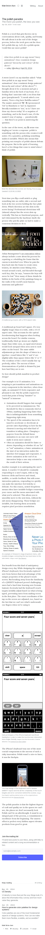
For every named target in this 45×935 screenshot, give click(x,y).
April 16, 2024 (26, 68)
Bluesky (15, 929)
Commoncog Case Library (18, 741)
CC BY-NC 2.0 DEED (14, 191)
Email (34, 929)
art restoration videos (30, 253)
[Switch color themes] (18, 6)
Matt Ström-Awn (8, 6)
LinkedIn (25, 929)
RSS (6, 929)
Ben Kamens (22, 558)
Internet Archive (19, 797)
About (40, 6)
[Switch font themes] (22, 6)
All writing (38, 883)
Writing (33, 6)
